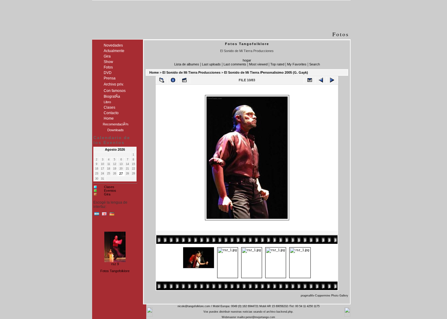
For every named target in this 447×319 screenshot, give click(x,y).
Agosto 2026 (115, 149)
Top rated (277, 64)
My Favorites (297, 64)
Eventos (110, 190)
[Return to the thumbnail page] (161, 80)
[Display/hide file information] (173, 80)
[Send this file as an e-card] (309, 80)
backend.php (284, 311)
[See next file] (332, 80)
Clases (109, 187)
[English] (104, 215)
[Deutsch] (112, 215)
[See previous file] (320, 80)
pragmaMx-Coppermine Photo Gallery (324, 295)
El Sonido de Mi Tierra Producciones (191, 72)
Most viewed (258, 64)
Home (154, 72)
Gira (107, 194)
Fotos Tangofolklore (115, 271)
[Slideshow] (184, 80)
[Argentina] (96, 215)
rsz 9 (115, 263)
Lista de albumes (186, 64)
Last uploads (211, 64)
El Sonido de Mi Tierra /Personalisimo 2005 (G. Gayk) (266, 72)
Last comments (235, 64)
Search (314, 64)
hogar (247, 60)
